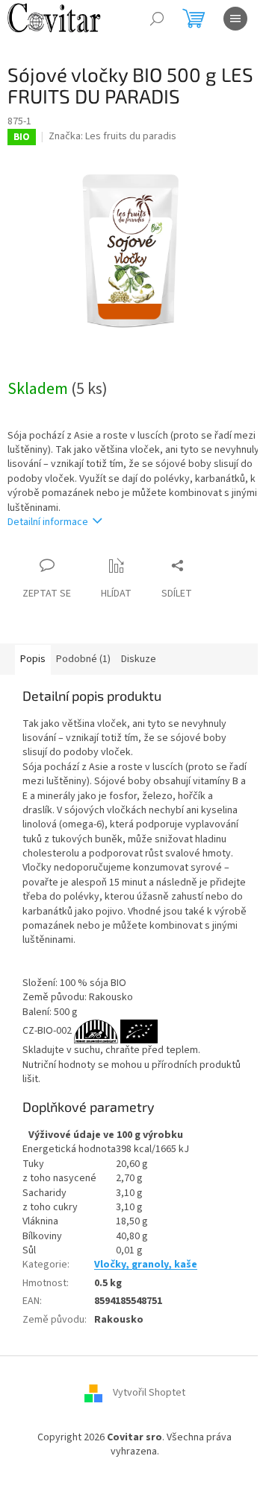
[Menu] (235, 19)
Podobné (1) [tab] (83, 659)
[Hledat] (157, 19)
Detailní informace (47, 522)
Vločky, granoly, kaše (145, 1264)
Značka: (112, 136)
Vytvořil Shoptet (149, 1392)
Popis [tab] (33, 659)
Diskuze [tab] (138, 659)
